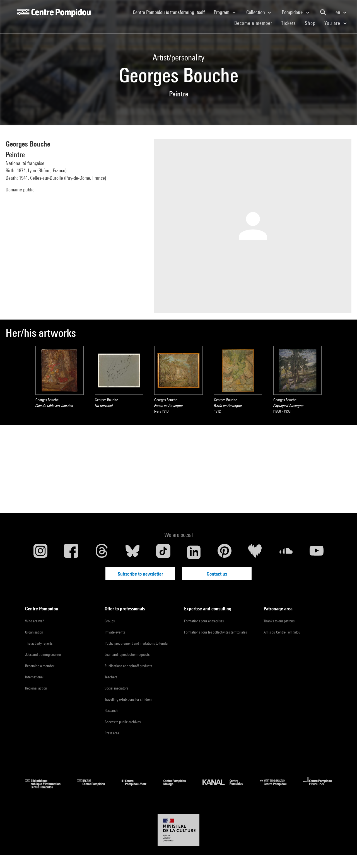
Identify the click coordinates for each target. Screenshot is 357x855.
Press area (112, 733)
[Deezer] (255, 552)
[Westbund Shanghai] (277, 787)
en (338, 12)
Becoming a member (39, 666)
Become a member (255, 23)
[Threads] (101, 552)
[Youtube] (316, 552)
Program (222, 12)
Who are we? (34, 621)
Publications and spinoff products (128, 666)
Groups (110, 621)
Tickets (288, 23)
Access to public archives (123, 722)
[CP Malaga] (178, 787)
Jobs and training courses (43, 654)
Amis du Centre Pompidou (282, 632)
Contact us (217, 574)
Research (111, 710)
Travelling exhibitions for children (128, 699)
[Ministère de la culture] (178, 830)
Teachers (111, 677)
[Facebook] (71, 552)
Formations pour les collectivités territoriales (215, 632)
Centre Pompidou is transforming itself (171, 12)
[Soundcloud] (286, 552)
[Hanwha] (317, 787)
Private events (115, 632)
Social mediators (116, 688)
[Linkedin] (193, 552)
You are (333, 23)
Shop (312, 23)
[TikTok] (163, 552)
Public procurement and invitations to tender (136, 643)
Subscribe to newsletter (140, 574)
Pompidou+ (293, 12)
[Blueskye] (132, 552)
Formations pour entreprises (204, 621)
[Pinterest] (224, 552)
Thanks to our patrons (279, 621)
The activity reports (38, 643)
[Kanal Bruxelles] (226, 787)
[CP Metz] (138, 787)
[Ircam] (95, 787)
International (34, 677)
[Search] (323, 12)
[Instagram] (40, 552)
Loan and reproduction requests (127, 654)
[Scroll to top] (343, 841)
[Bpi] (47, 787)
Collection (256, 12)
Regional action (36, 688)
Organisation (34, 632)
